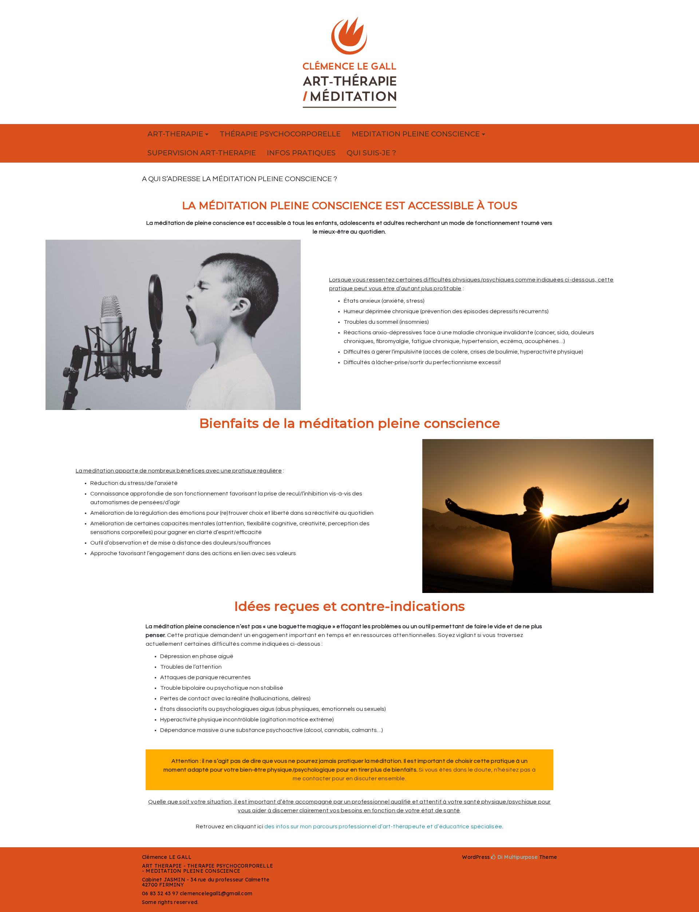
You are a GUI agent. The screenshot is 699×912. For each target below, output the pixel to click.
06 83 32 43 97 (160, 893)
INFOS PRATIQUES (301, 152)
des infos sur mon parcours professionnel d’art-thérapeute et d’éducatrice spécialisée (383, 826)
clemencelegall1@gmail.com (216, 893)
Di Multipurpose (516, 857)
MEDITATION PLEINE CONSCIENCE (416, 134)
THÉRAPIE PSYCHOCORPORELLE (280, 134)
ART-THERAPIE (175, 134)
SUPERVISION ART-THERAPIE (201, 152)
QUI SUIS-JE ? (371, 152)
